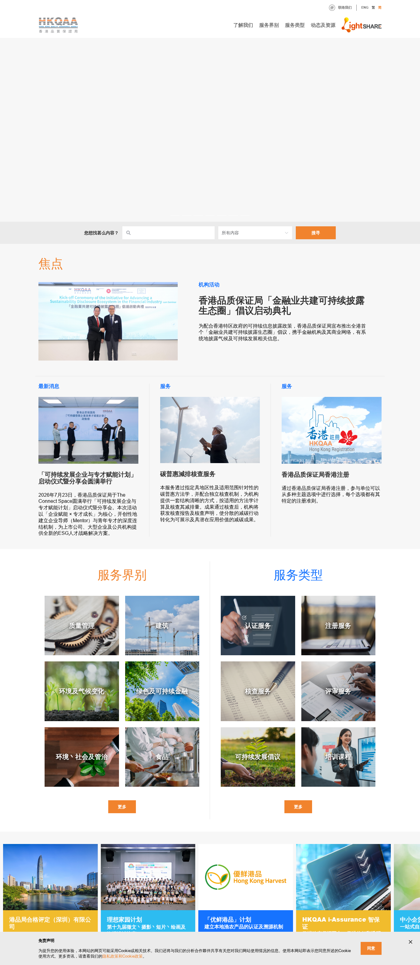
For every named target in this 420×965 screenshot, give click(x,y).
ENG (365, 7)
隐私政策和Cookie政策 (122, 956)
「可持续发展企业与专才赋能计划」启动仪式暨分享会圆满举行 (87, 478)
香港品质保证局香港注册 (315, 474)
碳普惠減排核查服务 (188, 473)
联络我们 (345, 7)
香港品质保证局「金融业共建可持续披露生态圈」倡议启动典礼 (282, 305)
